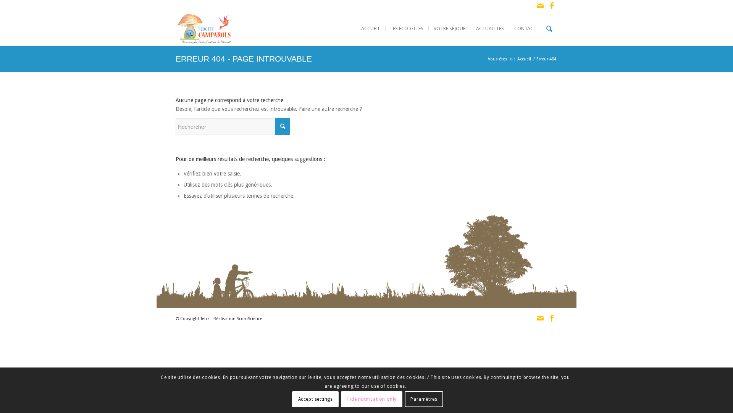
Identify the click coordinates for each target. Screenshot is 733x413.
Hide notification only (372, 399)
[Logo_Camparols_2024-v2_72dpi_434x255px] (204, 29)
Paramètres (423, 399)
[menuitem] (370, 29)
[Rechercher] (549, 29)
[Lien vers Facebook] (551, 5)
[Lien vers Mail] (540, 5)
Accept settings (315, 399)
